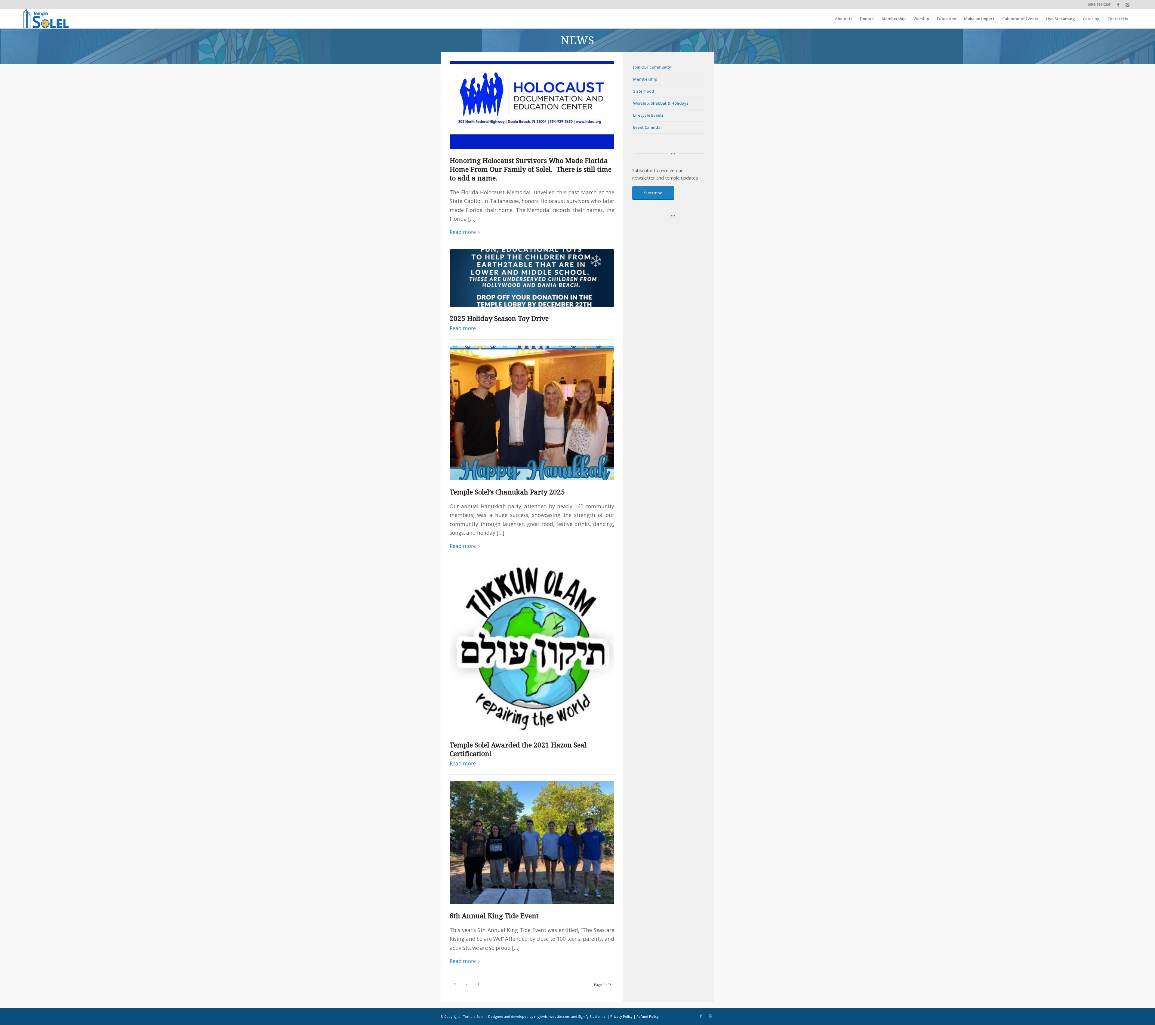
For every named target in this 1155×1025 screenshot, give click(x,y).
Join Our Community (652, 67)
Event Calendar (647, 127)
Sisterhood (643, 91)
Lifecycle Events (648, 115)
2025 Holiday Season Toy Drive (499, 318)
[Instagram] (1127, 4)
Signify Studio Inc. (592, 1016)
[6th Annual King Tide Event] (532, 842)
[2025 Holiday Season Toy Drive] (532, 278)
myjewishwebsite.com (552, 1016)
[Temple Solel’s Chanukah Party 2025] (532, 413)
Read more (463, 232)
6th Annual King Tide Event (494, 916)
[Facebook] (1118, 4)
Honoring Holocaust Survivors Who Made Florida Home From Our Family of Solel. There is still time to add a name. (530, 169)
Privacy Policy (621, 1016)
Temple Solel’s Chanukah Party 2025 (507, 492)
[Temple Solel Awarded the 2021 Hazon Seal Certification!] (532, 648)
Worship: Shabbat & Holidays (660, 103)
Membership (645, 79)
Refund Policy (647, 1016)
